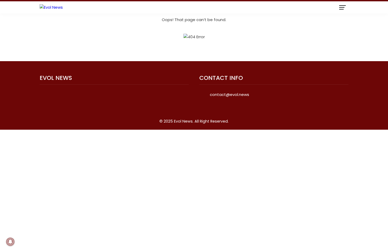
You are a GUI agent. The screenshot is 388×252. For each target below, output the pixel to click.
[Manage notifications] (10, 242)
